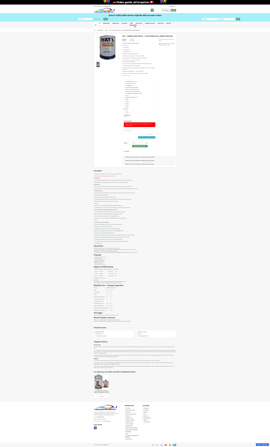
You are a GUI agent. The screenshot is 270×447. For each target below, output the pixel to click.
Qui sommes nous (98, 6)
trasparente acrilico (114, 216)
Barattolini (160, 23)
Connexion (165, 10)
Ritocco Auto (139, 23)
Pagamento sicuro (129, 417)
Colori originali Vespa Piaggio (131, 429)
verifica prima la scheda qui (141, 57)
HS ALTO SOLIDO (139, 71)
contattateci (103, 230)
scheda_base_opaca (142, 332)
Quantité (125, 143)
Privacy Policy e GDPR (130, 410)
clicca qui (107, 201)
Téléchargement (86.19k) (100, 335)
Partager (126, 151)
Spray (131, 23)
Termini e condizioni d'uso (131, 414)
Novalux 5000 (96, 226)
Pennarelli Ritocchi (150, 23)
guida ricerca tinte (97, 230)
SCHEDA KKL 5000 (99, 332)
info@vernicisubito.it (103, 232)
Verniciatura (115, 23)
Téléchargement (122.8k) (142, 335)
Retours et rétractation (262, 444)
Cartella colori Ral (129, 421)
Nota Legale (128, 412)
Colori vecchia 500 (129, 423)
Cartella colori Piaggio (130, 419)
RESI (134, 26)
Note (127, 433)
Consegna (128, 408)
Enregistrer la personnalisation (147, 137)
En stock (124, 40)
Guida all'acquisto (129, 425)
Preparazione (106, 23)
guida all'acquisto (115, 228)
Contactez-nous (107, 6)
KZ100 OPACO (113, 197)
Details (168, 44)
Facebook (95, 427)
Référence (124, 39)
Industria (168, 23)
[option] (101, 386)
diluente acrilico (110, 213)
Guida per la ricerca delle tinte (132, 427)
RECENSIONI (128, 431)
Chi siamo (128, 416)
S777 (112, 226)
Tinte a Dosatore (146, 421)
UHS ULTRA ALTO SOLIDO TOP (128, 71)
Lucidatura (124, 23)
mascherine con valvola (99, 239)
